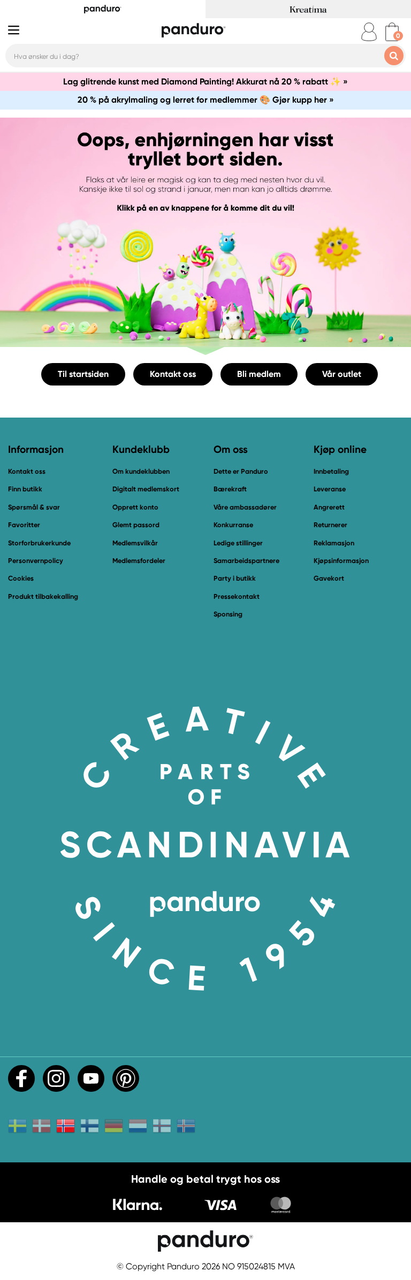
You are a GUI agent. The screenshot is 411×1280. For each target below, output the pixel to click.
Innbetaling (331, 471)
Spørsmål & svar (34, 507)
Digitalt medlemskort (145, 489)
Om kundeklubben (141, 471)
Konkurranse (233, 525)
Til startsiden (83, 374)
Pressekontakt (237, 596)
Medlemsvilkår (135, 543)
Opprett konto (135, 507)
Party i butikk (235, 578)
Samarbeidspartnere (246, 561)
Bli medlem (259, 374)
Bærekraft (230, 489)
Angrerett (329, 507)
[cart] (392, 31)
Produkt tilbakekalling (43, 596)
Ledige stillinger (238, 543)
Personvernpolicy (35, 561)
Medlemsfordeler (138, 561)
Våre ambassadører (245, 507)
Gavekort (329, 578)
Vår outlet (341, 374)
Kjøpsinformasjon (341, 561)
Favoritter (24, 525)
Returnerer (330, 525)
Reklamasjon (334, 543)
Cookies (21, 578)
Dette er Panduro (241, 471)
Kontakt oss (173, 374)
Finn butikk (25, 489)
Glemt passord (135, 525)
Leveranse (330, 489)
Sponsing (228, 614)
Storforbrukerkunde (39, 543)
